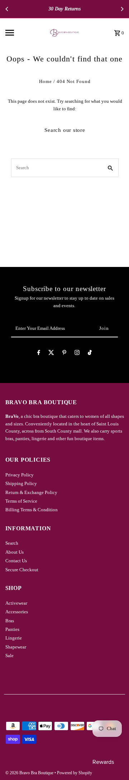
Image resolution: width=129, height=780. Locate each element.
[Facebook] (38, 353)
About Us (14, 552)
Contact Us (16, 560)
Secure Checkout (21, 569)
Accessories (16, 611)
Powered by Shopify (74, 772)
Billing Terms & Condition (31, 509)
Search (11, 543)
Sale (9, 655)
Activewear (16, 603)
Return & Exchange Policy (31, 492)
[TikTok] (90, 353)
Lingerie (13, 638)
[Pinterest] (64, 353)
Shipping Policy (21, 483)
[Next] (121, 9)
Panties (12, 629)
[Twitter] (51, 353)
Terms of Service (21, 501)
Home (45, 81)
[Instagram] (77, 353)
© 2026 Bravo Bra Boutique (29, 772)
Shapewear (15, 647)
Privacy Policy (19, 474)
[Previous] (7, 9)
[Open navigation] (19, 33)
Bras (9, 620)
